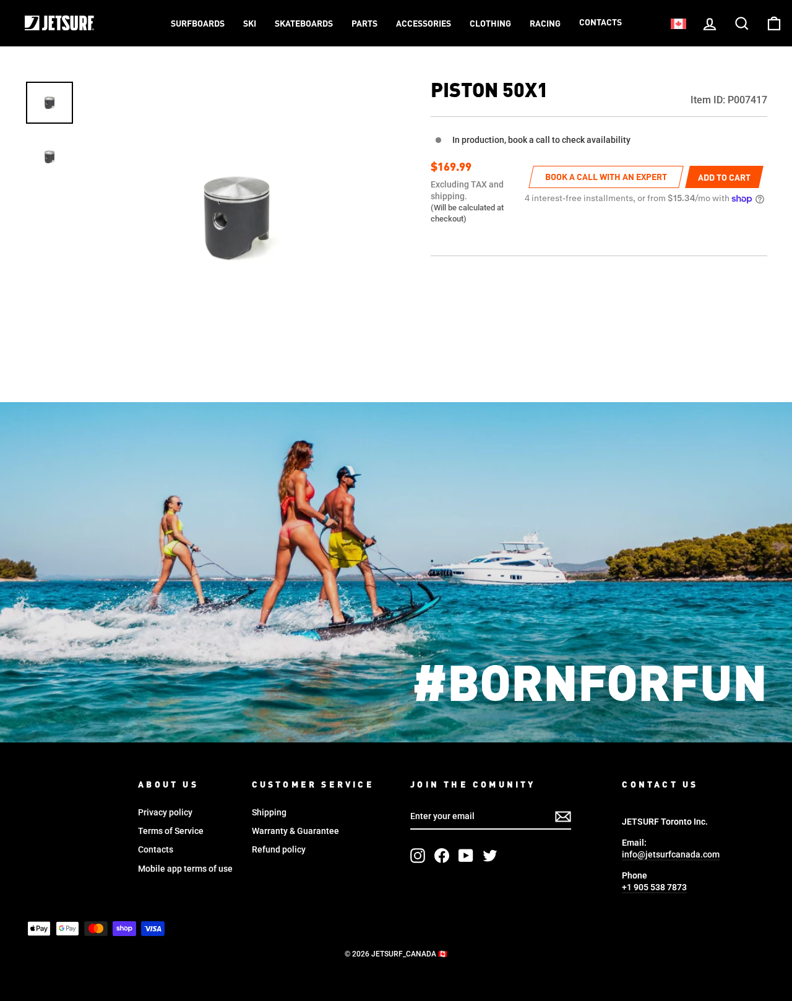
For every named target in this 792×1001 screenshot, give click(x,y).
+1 (654, 887)
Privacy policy (165, 812)
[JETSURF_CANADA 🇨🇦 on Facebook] (441, 855)
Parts (364, 24)
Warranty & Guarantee (295, 831)
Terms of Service (171, 831)
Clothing (490, 24)
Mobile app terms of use (185, 869)
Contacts (600, 23)
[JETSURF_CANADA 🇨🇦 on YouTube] (465, 855)
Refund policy (279, 849)
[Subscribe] (563, 816)
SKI (249, 24)
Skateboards (304, 24)
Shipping (269, 812)
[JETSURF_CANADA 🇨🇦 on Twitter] (490, 855)
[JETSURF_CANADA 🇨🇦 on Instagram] (417, 855)
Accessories (423, 24)
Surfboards (198, 24)
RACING (545, 24)
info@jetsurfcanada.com (671, 854)
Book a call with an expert (606, 177)
